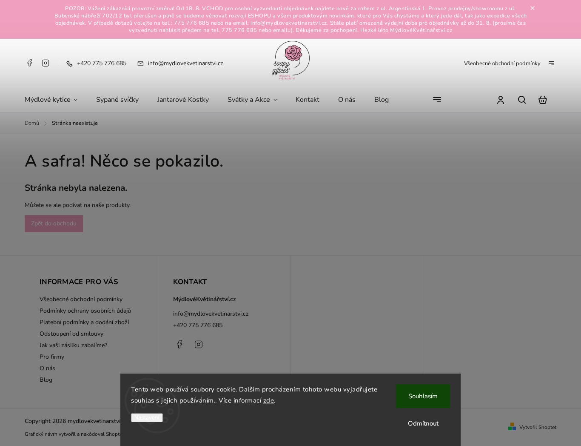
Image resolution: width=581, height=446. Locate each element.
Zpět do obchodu (54, 223)
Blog (46, 380)
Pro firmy (52, 357)
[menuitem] (56, 100)
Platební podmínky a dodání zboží (84, 322)
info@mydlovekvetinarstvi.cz (211, 314)
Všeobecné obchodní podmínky (502, 63)
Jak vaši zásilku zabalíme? (73, 345)
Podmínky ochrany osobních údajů (85, 311)
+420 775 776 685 (197, 325)
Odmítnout (423, 423)
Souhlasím (423, 396)
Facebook (29, 63)
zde (268, 400)
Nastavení (146, 417)
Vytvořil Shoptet (537, 427)
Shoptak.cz (118, 434)
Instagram (45, 63)
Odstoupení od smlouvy (71, 334)
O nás (47, 368)
